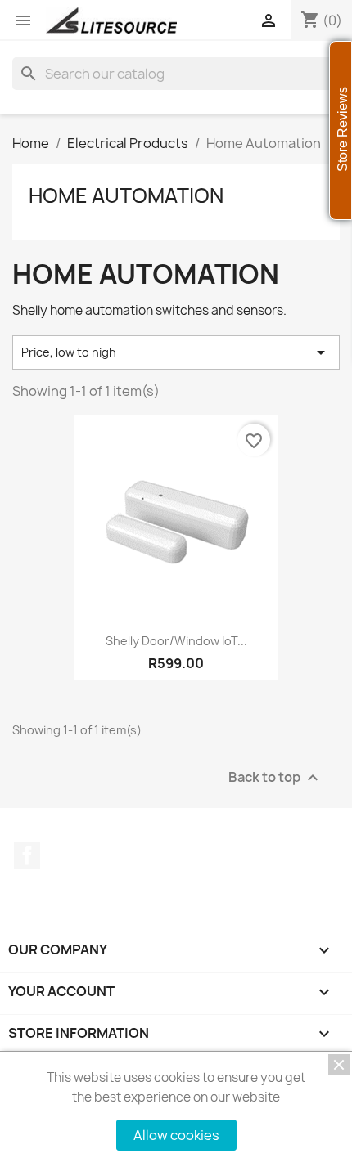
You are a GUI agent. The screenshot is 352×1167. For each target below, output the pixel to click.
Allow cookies (176, 1135)
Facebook (27, 855)
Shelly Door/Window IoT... (176, 641)
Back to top (275, 777)
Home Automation (126, 195)
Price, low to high (176, 352)
